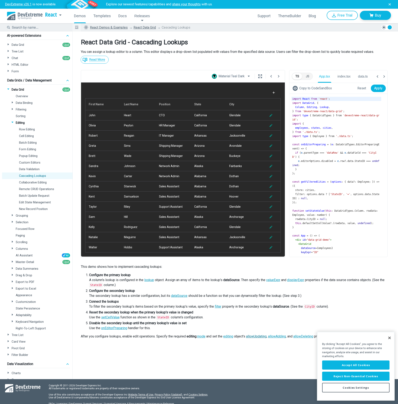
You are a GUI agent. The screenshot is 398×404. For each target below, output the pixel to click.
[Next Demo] (278, 76)
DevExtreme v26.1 (18, 4)
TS (297, 76)
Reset (361, 88)
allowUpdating (256, 336)
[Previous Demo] (271, 76)
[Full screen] (260, 76)
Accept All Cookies (356, 365)
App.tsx (324, 76)
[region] (356, 366)
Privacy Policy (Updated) (168, 394)
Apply (378, 88)
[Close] (389, 337)
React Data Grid (144, 27)
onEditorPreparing (114, 328)
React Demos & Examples (109, 27)
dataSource (179, 296)
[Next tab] (384, 76)
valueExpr (273, 280)
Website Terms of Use (140, 394)
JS (307, 76)
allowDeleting (303, 336)
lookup (149, 280)
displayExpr (295, 280)
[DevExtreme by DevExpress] (24, 16)
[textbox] (39, 27)
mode (201, 336)
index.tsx (344, 76)
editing (228, 336)
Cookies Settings (197, 394)
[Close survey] (389, 4)
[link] (313, 88)
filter (218, 306)
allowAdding (277, 336)
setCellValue (110, 317)
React (51, 15)
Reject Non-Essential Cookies (356, 376)
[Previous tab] (377, 76)
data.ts (363, 76)
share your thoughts (186, 4)
